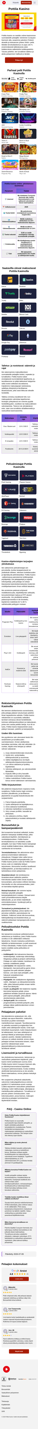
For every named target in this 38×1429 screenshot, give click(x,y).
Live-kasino (13, 78)
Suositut (4, 78)
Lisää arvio (19, 1279)
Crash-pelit (22, 78)
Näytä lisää (19, 1351)
